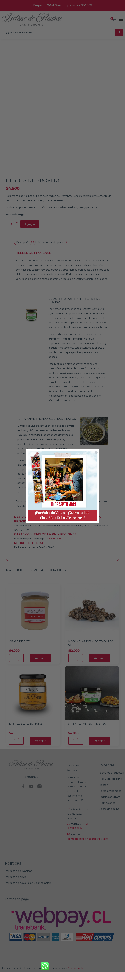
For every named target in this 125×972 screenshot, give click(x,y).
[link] (62, 486)
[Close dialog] (96, 452)
